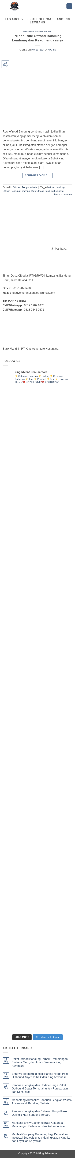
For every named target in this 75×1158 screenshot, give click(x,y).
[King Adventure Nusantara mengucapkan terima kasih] (37, 423)
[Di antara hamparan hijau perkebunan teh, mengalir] (37, 925)
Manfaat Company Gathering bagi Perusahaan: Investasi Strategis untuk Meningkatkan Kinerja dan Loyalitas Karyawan (41, 1137)
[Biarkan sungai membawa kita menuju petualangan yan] (37, 566)
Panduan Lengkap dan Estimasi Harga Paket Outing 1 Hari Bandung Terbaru (40, 1113)
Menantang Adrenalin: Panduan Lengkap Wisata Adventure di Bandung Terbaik (42, 1102)
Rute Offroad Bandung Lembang (47, 191)
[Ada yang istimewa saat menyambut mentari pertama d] (37, 996)
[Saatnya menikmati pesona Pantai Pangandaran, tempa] (37, 495)
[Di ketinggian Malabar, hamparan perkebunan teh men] (37, 781)
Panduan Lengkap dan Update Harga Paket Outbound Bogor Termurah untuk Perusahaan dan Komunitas (40, 1088)
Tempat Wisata (43, 32)
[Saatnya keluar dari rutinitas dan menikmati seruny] (37, 638)
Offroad (28, 32)
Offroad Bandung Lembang (16, 191)
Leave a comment (63, 194)
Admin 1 (52, 50)
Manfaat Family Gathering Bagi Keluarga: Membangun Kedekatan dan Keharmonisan (39, 1124)
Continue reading (37, 175)
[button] (69, 6)
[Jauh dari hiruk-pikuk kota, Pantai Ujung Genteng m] (37, 853)
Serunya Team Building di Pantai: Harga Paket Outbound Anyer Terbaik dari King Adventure (40, 1075)
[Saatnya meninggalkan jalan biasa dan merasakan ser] (37, 710)
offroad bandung (56, 187)
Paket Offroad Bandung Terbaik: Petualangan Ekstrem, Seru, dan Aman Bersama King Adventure (40, 1062)
